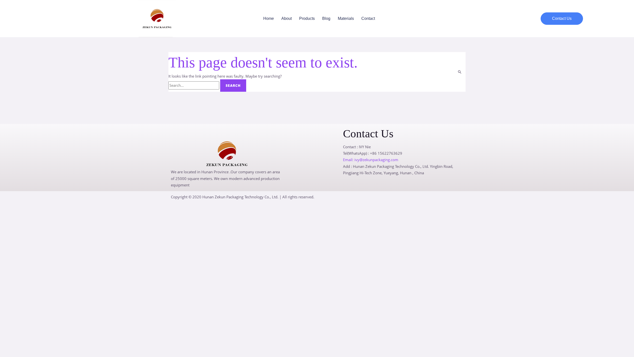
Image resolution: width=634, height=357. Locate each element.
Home (268, 18)
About (286, 18)
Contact (368, 18)
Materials (346, 18)
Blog (326, 18)
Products (307, 18)
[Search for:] (194, 85)
